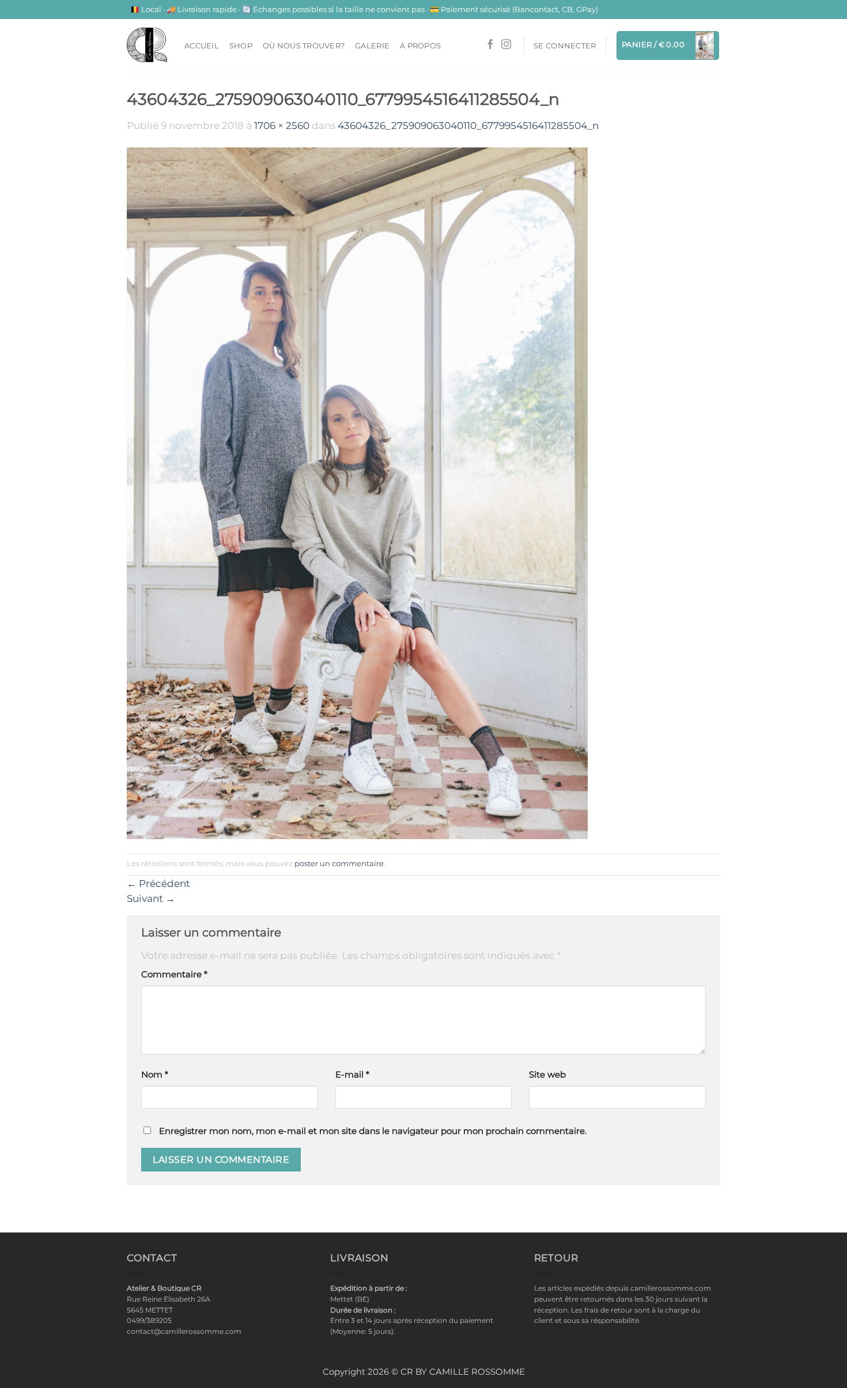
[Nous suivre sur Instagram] (506, 45)
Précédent (158, 883)
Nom (154, 1075)
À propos (420, 45)
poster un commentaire (339, 863)
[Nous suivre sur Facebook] (491, 45)
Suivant (151, 898)
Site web (547, 1075)
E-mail (352, 1075)
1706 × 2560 (281, 125)
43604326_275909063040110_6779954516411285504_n (468, 125)
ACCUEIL (201, 45)
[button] (565, 45)
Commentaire (174, 974)
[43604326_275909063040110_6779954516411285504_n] (357, 492)
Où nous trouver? (304, 45)
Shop (240, 45)
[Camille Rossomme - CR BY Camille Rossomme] (147, 45)
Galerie (372, 45)
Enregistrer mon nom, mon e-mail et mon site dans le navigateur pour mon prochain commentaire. (373, 1131)
